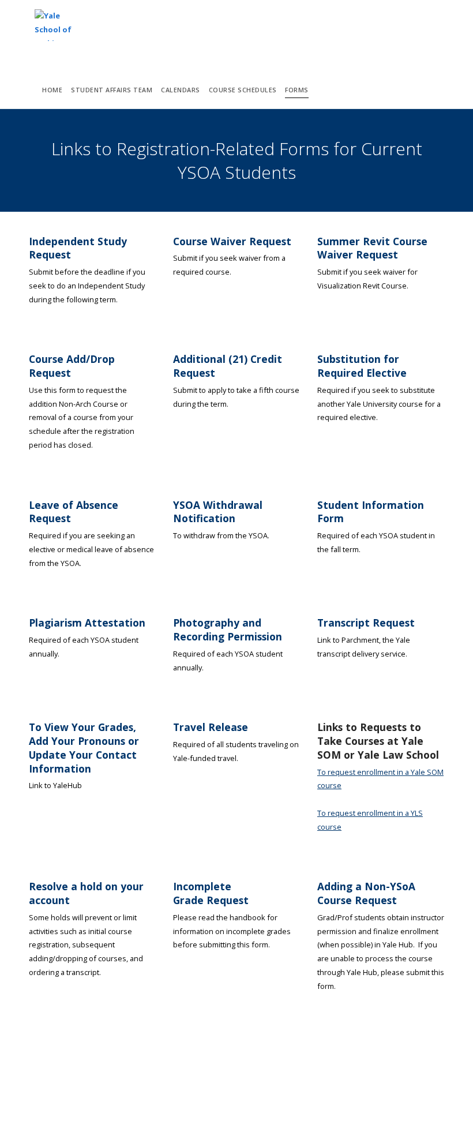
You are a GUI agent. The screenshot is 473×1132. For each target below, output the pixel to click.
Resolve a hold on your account (86, 893)
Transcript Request (366, 622)
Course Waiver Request (232, 241)
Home (52, 90)
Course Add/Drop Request (72, 366)
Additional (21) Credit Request (227, 366)
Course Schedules (243, 90)
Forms (297, 90)
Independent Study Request (78, 248)
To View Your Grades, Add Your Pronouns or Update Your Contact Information (84, 747)
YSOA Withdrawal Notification (217, 512)
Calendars (180, 90)
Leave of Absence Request (73, 512)
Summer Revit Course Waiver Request (372, 248)
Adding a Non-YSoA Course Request (366, 893)
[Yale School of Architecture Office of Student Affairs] (59, 25)
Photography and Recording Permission (227, 629)
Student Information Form (370, 512)
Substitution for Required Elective (362, 366)
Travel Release (210, 727)
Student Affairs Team (111, 90)
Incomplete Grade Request (211, 893)
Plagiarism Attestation (87, 622)
